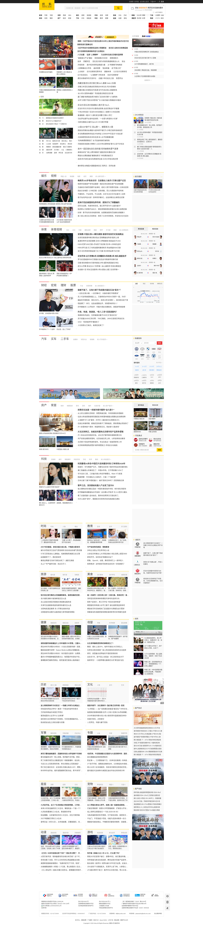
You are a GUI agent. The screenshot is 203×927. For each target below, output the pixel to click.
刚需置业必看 (142, 440)
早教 (98, 623)
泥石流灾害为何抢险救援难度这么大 (105, 61)
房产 (44, 405)
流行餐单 (100, 575)
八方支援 (81, 55)
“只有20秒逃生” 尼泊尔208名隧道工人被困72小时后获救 (99, 112)
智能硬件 (67, 459)
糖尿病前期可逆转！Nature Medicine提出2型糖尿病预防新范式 (64, 650)
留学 (110, 526)
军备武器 (66, 733)
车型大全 (83, 339)
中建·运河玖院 (153, 432)
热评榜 (139, 18)
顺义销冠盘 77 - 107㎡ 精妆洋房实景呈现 (147, 740)
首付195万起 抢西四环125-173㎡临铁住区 (148, 746)
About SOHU (103, 920)
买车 (82, 18)
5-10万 (137, 366)
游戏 (125, 18)
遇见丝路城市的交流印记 (87, 78)
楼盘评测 (156, 444)
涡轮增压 (151, 370)
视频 (82, 15)
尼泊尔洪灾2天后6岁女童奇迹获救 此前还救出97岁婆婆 (98, 108)
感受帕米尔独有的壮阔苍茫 (55, 118)
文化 (119, 15)
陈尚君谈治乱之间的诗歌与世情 (52, 722)
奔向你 (70, 144)
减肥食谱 (124, 575)
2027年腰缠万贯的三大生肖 (51, 818)
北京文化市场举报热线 (126, 895)
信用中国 (43, 908)
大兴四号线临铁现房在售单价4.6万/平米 (147, 728)
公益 (162, 15)
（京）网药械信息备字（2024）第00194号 (134, 901)
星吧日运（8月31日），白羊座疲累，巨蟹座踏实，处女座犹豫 (64, 822)
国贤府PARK (137, 432)
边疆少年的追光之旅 (106, 78)
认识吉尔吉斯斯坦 (120, 71)
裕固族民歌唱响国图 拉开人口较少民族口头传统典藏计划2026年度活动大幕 (115, 712)
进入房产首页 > (108, 406)
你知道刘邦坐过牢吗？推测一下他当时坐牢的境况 (59, 709)
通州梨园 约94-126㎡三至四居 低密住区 (147, 795)
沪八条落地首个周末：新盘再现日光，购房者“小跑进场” (98, 427)
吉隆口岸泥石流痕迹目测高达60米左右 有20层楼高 (97, 87)
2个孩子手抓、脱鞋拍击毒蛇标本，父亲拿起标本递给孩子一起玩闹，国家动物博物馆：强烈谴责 (123, 764)
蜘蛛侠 (48, 147)
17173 (157, 18)
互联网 (53, 459)
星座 (43, 784)
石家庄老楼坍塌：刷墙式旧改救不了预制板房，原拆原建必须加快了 (103, 423)
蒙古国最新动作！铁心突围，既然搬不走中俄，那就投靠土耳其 (64, 757)
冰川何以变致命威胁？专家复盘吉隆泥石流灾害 (95, 93)
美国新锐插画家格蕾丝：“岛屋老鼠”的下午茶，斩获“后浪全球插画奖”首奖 (68, 863)
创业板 (152, 283)
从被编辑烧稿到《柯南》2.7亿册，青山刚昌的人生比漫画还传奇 (65, 867)
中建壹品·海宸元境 (139, 419)
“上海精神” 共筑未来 (97, 75)
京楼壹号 (142, 444)
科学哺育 (112, 623)
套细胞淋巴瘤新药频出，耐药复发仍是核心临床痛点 (60, 660)
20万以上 (159, 366)
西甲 (101, 230)
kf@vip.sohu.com (121, 913)
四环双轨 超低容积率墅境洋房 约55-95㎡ (147, 792)
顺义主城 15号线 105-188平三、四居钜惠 (147, 798)
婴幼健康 (124, 623)
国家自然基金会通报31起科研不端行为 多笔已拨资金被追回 (100, 130)
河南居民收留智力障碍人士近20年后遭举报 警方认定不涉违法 (101, 144)
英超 (64, 15)
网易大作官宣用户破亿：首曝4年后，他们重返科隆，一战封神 (110, 856)
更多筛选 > (159, 362)
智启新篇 (106, 68)
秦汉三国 (53, 685)
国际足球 (87, 230)
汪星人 (123, 784)
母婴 (106, 15)
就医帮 (77, 623)
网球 (115, 230)
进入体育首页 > (124, 230)
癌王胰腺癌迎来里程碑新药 (97, 757)
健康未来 (107, 71)
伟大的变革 (156, 30)
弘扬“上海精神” (93, 55)
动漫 (119, 18)
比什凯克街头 (83, 75)
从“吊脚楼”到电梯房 (115, 65)
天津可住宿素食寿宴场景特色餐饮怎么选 (56, 605)
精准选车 (159, 370)
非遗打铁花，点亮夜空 (95, 719)
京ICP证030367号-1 (104, 901)
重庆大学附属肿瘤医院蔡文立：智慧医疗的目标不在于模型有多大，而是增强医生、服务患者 (75, 657)
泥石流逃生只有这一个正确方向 (56, 124)
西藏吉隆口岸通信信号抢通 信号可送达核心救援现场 (97, 90)
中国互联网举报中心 (50, 895)
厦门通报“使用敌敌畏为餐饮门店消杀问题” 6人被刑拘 (97, 97)
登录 (162, 1)
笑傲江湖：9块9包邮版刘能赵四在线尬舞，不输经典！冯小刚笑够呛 (153, 672)
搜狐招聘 (83, 920)
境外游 (65, 575)
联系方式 (96, 920)
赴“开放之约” (116, 68)
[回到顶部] (167, 913)
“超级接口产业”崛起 (85, 58)
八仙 (62, 150)
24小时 (139, 15)
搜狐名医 (66, 623)
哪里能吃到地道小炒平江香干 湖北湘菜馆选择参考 (106, 605)
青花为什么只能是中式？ (54, 121)
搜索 (159, 450)
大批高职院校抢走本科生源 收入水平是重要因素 (96, 137)
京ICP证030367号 (83, 901)
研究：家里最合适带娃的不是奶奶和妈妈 (102, 653)
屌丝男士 (63, 144)
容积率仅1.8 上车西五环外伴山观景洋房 (147, 807)
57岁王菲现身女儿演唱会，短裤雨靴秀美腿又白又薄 (60, 554)
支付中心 (77, 920)
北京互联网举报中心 (65, 895)
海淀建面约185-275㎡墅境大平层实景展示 (148, 804)
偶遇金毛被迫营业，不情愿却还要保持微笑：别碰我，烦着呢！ (111, 822)
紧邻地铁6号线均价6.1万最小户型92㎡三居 (148, 731)
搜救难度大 (114, 58)
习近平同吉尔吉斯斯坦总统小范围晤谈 (92, 48)
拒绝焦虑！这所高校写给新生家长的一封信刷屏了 (105, 564)
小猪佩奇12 (69, 150)
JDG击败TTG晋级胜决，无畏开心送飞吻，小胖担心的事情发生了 (111, 867)
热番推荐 (78, 833)
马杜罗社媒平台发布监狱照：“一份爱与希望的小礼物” (98, 119)
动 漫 (41, 150)
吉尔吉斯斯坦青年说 (94, 71)
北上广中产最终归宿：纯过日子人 (53, 564)
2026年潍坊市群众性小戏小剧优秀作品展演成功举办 (107, 716)
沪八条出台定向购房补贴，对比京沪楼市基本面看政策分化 (100, 435)
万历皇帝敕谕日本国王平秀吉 (52, 712)
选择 (55, 153)
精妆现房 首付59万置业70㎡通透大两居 (147, 810)
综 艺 (41, 153)
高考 (98, 526)
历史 (125, 15)
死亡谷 (48, 141)
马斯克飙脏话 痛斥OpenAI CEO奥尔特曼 (93, 122)
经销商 (91, 339)
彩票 (143, 18)
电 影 (41, 147)
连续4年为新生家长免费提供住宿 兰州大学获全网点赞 (98, 159)
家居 (69, 18)
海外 (89, 406)
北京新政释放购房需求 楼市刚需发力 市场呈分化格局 (97, 445)
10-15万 (144, 366)
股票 (73, 285)
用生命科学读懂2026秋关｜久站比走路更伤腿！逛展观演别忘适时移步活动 (69, 647)
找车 (159, 343)
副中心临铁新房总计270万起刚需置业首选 (147, 748)
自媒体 (75, 339)
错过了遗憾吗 (67, 147)
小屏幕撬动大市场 (84, 68)
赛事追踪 (124, 833)
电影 (78, 176)
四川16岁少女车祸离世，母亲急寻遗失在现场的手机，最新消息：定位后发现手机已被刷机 (121, 767)
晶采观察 (96, 68)
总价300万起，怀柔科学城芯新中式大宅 (147, 801)
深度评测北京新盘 (158, 445)
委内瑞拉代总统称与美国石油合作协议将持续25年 (106, 770)
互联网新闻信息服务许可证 (85, 903)
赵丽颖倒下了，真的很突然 (51, 557)
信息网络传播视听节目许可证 (130, 906)
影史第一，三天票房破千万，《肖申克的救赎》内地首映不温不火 (111, 760)
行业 (81, 286)
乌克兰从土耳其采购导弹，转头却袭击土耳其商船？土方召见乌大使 (66, 764)
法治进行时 (68, 153)
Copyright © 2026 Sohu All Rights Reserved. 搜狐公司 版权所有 (101, 923)
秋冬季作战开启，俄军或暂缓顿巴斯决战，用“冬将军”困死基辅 (64, 770)
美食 (90, 574)
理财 (51, 18)
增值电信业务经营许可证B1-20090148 (52, 901)
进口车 (144, 370)
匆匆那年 (55, 144)
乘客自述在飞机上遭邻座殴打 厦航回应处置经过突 (96, 152)
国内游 (53, 575)
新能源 (89, 18)
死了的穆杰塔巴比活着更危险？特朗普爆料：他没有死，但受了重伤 (66, 760)
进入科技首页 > (106, 459)
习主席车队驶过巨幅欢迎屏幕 (112, 55)
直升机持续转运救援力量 (96, 65)
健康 (106, 18)
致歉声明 (124, 733)
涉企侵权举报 (158, 913)
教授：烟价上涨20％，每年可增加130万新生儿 (104, 647)
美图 (91, 176)
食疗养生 (112, 575)
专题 (51, 15)
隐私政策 (116, 920)
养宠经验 (100, 784)
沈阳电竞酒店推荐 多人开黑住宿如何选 (55, 609)
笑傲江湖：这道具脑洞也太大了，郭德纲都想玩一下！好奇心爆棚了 (153, 664)
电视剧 (89, 15)
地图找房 (69, 406)
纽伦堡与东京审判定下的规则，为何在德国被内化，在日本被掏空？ (66, 719)
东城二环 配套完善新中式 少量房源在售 (147, 743)
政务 (162, 18)
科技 (44, 458)
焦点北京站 (157, 439)
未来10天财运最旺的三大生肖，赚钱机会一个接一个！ (61, 808)
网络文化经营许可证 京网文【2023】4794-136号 (55, 903)
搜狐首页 (46, 5)
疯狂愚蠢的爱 (57, 147)
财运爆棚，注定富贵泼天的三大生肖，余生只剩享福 (60, 815)
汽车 (44, 338)
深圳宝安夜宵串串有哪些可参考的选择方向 (103, 598)
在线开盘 (97, 406)
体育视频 (56, 229)
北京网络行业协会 (80, 895)
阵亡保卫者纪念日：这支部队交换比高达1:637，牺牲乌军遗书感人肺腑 (67, 767)
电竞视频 (100, 833)
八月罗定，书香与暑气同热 (97, 722)
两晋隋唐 (66, 685)
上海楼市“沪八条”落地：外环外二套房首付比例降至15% (98, 420)
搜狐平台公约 (124, 920)
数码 (96, 459)
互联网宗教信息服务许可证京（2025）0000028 (135, 908)
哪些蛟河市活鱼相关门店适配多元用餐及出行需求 (105, 609)
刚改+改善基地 (143, 445)
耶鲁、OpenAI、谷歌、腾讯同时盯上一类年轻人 (105, 560)
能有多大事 (56, 141)
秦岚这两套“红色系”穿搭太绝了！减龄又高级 (57, 560)
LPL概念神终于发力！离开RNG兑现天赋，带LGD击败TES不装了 (111, 870)
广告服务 (89, 920)
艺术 (122, 685)
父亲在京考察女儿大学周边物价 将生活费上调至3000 (107, 554)
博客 (143, 15)
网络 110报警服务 (94, 895)
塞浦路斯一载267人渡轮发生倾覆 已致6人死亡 (95, 115)
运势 (64, 784)
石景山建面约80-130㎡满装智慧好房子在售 (148, 751)
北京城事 (135, 36)
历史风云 (78, 733)
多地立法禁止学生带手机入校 (98, 550)
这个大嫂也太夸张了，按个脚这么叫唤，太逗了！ (153, 647)
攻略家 (77, 575)
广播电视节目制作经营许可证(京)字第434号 (134, 903)
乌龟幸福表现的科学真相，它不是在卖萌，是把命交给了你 (109, 815)
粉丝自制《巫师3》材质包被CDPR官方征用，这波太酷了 (108, 863)
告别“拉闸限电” (113, 75)
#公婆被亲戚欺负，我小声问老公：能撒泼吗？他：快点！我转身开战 (153, 640)
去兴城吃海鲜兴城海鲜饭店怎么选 (53, 598)
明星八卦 (64, 176)
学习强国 (156, 25)
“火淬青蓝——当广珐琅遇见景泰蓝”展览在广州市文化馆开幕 (109, 709)
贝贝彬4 (57, 150)
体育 (44, 229)
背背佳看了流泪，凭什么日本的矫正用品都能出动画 (60, 860)
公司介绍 (110, 920)
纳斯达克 (159, 283)
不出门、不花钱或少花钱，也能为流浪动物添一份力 (106, 818)
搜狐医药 (53, 623)
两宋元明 (78, 685)
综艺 (84, 176)
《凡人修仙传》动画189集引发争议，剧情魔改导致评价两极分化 (65, 870)
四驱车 (137, 370)
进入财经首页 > (100, 286)
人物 (64, 526)
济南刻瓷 (81, 65)
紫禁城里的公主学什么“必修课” (52, 716)
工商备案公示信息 (104, 906)
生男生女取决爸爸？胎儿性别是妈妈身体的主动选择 (106, 650)
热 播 (41, 141)
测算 (52, 784)
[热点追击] (147, 36)
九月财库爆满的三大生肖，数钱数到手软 (56, 812)
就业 (123, 61)
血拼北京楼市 (143, 439)
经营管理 (89, 286)
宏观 (45, 18)
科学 (90, 459)
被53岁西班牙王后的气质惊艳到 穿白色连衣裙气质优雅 (61, 550)
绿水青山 (65, 141)
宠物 (90, 784)
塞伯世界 (49, 150)
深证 (144, 283)
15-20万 (151, 366)
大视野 (157, 15)
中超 (79, 230)
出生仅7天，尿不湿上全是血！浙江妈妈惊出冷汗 (105, 657)
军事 (45, 15)
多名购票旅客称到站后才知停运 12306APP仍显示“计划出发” (100, 134)
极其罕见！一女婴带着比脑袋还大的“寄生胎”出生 (105, 660)
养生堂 (61, 153)
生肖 (76, 784)
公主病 (48, 144)
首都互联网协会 (142, 895)
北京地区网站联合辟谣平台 (85, 906)
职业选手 (112, 833)
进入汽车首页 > (102, 339)
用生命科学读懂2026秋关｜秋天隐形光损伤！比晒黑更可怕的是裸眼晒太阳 (69, 653)
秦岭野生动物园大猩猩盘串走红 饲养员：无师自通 (96, 166)
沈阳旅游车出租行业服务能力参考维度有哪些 (58, 612)
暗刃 (70, 141)
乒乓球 (108, 230)
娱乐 (44, 175)
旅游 (101, 15)
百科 (83, 406)
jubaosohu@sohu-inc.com (143, 913)
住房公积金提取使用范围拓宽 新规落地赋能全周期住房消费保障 (102, 417)
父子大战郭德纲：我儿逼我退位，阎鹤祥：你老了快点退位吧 (153, 656)
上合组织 (81, 71)
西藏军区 (86, 61)
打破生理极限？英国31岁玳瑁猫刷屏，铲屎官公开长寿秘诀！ (110, 808)
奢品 (76, 526)
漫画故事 (53, 833)
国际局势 (53, 733)
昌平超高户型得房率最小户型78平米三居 (147, 737)
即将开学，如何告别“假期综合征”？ (100, 557)
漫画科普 (66, 833)
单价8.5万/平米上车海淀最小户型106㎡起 (147, 734)
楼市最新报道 (157, 440)
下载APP (153, 1)
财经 (44, 285)
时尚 (43, 526)
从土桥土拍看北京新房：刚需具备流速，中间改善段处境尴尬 (100, 413)
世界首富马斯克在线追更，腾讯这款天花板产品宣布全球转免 (110, 860)
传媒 (110, 733)
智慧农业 (119, 78)
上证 (136, 283)
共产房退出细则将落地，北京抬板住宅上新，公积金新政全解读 (101, 438)
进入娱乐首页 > (100, 176)
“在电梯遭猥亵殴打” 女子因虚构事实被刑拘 (94, 140)
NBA (69, 15)
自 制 (41, 144)
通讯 (60, 459)
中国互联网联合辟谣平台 (106, 908)
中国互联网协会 (111, 895)
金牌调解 (49, 153)
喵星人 (111, 784)
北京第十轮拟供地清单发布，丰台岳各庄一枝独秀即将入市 (100, 442)
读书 (110, 685)
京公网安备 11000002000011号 (52, 906)
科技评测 (76, 459)
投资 (79, 61)
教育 (101, 18)
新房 (64, 18)
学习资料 (124, 526)
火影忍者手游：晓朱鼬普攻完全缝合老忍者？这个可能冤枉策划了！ (66, 856)
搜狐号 (137, 540)
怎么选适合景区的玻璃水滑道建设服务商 (56, 602)
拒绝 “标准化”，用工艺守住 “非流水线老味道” (104, 602)
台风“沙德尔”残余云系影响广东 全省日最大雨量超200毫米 (99, 100)
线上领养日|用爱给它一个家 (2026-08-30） (103, 812)
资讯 (77, 406)
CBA (73, 230)
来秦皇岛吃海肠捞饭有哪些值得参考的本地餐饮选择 (106, 612)
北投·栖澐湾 (152, 419)
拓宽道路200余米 (101, 58)
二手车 (65, 338)
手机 (84, 459)
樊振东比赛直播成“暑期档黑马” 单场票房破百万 (95, 156)
